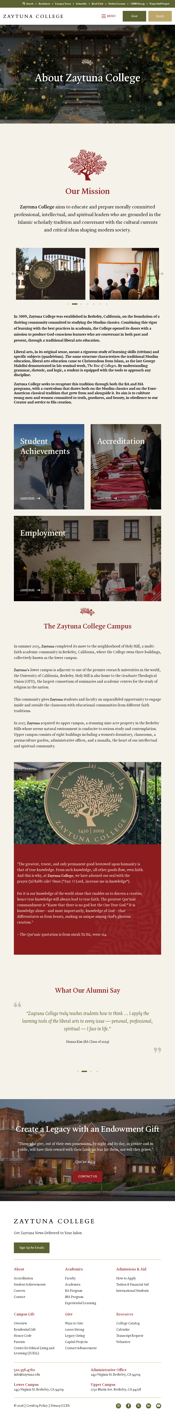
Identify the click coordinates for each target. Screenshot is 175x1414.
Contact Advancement (80, 1348)
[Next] (161, 274)
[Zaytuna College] (33, 16)
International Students (132, 1291)
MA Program (74, 1297)
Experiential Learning (80, 1303)
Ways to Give (74, 1323)
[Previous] (14, 274)
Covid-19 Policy (37, 1406)
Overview (20, 1323)
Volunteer (123, 1342)
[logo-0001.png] (54, 1221)
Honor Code (23, 1336)
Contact (19, 1297)
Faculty (70, 1278)
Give (134, 16)
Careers (19, 1291)
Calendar (123, 1329)
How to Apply (126, 1278)
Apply (160, 16)
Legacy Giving (75, 1336)
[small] (118, 1405)
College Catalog (128, 1323)
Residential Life (25, 1329)
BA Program (73, 1291)
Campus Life (24, 1314)
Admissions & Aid (131, 1269)
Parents (19, 1342)
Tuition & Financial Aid (132, 1284)
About (19, 1269)
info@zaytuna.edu (27, 1374)
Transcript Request (129, 1336)
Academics (74, 1269)
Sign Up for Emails (31, 1248)
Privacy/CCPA (60, 1406)
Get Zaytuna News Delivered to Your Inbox (48, 1233)
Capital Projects (76, 1342)
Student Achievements (30, 1284)
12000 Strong (74, 1329)
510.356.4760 (24, 1370)
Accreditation (23, 1278)
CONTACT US (87, 1176)
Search (30, 4)
